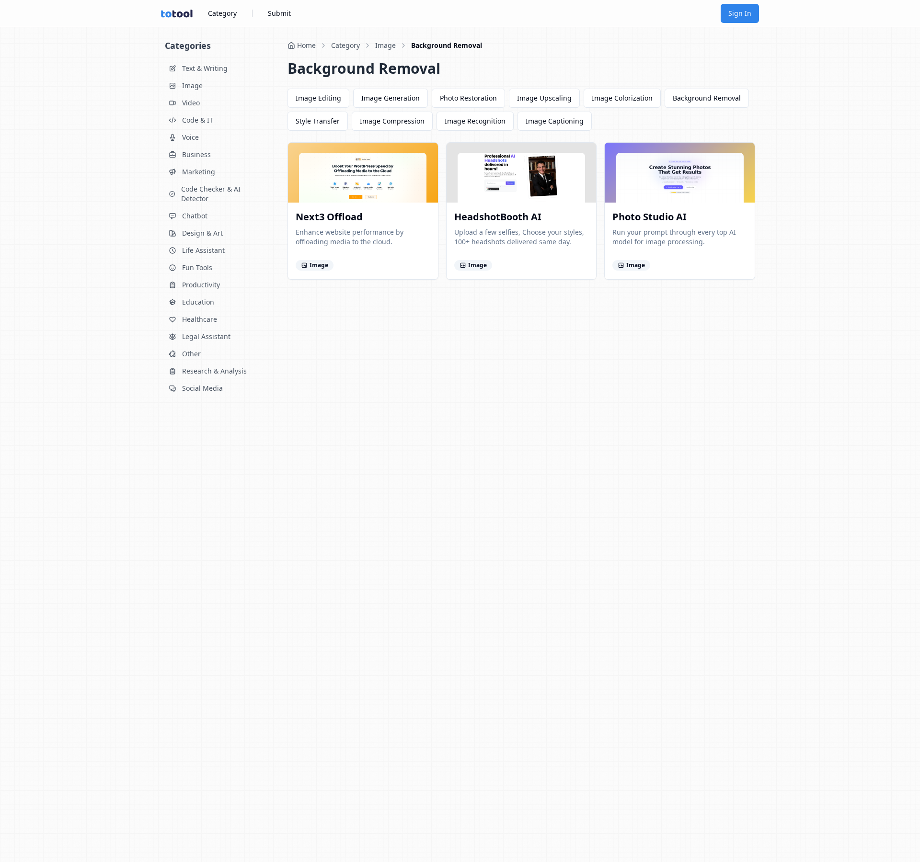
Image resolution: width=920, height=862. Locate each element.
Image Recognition (475, 120)
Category (222, 13)
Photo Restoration (468, 97)
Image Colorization (622, 97)
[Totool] (177, 14)
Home (306, 45)
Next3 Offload (329, 216)
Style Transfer (318, 120)
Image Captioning (555, 120)
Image (385, 45)
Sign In (739, 13)
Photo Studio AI (649, 216)
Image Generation (390, 97)
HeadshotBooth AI (497, 216)
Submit (279, 13)
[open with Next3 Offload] (425, 155)
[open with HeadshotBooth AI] (583, 155)
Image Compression (392, 120)
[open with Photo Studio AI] (742, 155)
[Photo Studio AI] (680, 173)
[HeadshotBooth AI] (522, 173)
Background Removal (446, 45)
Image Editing (318, 97)
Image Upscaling (544, 97)
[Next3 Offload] (363, 173)
